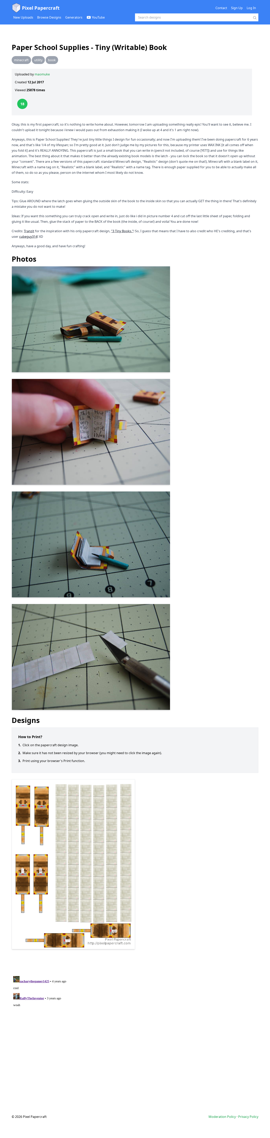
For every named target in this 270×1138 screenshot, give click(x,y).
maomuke (42, 74)
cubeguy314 (28, 236)
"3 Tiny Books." (122, 231)
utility (38, 60)
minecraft (21, 60)
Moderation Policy (222, 1117)
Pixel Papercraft (40, 8)
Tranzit (29, 231)
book (52, 60)
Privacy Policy (248, 1117)
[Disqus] (135, 1023)
